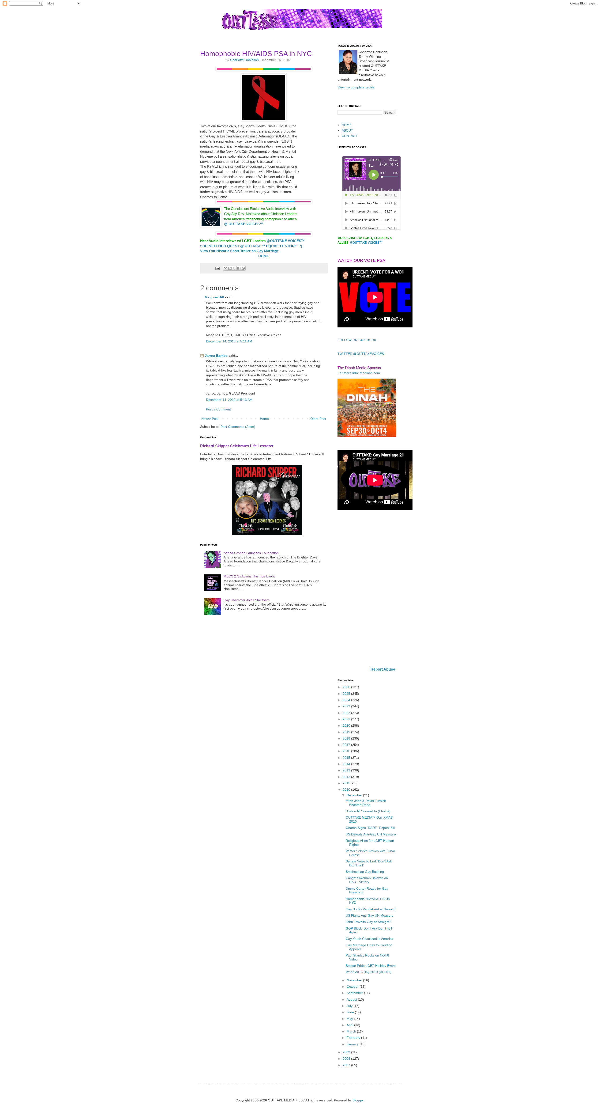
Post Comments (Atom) (238, 427)
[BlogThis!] (230, 268)
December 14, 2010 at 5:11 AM (229, 341)
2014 (347, 764)
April (350, 1025)
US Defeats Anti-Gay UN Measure (371, 834)
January (353, 1044)
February (354, 1038)
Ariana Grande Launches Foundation (251, 553)
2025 (347, 693)
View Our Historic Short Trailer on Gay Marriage (239, 251)
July (350, 1006)
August (352, 999)
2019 (347, 732)
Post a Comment (218, 409)
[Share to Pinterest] (243, 268)
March (352, 1031)
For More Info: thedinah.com (359, 373)
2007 (347, 1065)
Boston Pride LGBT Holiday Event (371, 966)
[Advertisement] (367, 589)
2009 (347, 1052)
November (355, 980)
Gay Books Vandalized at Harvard (371, 909)
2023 (347, 706)
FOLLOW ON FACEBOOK (357, 340)
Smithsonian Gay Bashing (365, 871)
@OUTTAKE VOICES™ (365, 242)
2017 (347, 745)
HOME (347, 125)
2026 (347, 687)
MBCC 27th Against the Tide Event (249, 576)
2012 (347, 777)
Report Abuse (383, 669)
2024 (347, 700)
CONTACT (349, 136)
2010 (347, 789)
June (351, 1012)
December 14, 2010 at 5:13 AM (229, 400)
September (355, 993)
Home (264, 419)
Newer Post (209, 419)
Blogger (358, 1100)
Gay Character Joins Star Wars (247, 600)
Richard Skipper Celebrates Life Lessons (236, 446)
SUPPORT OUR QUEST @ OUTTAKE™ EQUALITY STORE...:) (251, 246)
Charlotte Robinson (244, 60)
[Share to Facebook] (238, 268)
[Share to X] (234, 268)
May (350, 1019)
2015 (347, 757)
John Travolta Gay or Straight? (368, 922)
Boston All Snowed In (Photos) (368, 811)
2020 (347, 725)
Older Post (318, 419)
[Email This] (225, 268)
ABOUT (347, 130)
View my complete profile (356, 87)
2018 (347, 738)
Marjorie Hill (214, 297)
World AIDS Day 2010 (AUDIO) (368, 972)
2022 (347, 713)
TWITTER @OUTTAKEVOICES (361, 354)
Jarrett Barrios (216, 355)
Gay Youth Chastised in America (369, 939)
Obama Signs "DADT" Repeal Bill (370, 828)
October (353, 986)
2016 (347, 751)
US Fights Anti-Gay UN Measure (370, 915)
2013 (347, 770)
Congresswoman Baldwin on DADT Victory (367, 880)
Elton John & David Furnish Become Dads (366, 803)
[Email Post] (217, 268)
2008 (347, 1058)
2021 (347, 719)
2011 (347, 783)
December (355, 795)
